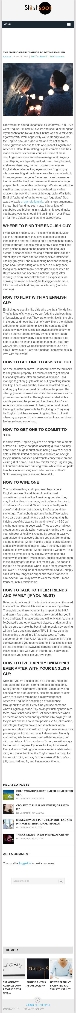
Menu (7, 24)
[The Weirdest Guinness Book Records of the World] (14, 968)
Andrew (7, 56)
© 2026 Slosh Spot (38, 1005)
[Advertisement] (39, 36)
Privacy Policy (34, 1009)
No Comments (57, 56)
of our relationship (32, 201)
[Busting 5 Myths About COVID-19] (38, 968)
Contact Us (11, 1009)
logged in (25, 863)
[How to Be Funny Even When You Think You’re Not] (61, 968)
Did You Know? (39, 56)
